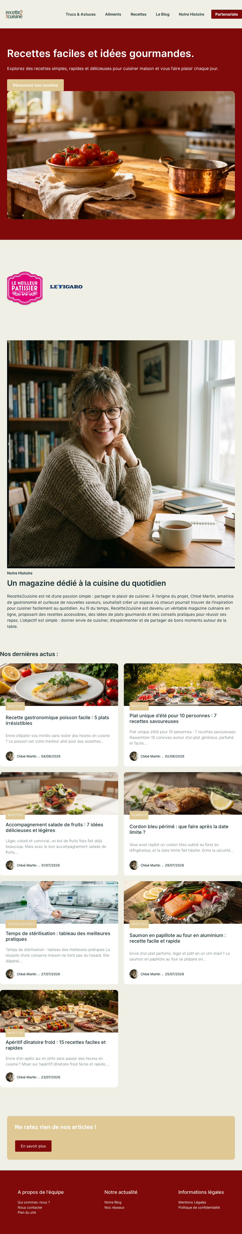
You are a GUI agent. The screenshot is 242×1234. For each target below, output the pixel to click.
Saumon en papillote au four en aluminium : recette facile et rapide (178, 938)
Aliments (113, 14)
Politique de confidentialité (199, 1207)
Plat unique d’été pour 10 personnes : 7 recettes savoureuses (173, 718)
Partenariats (226, 14)
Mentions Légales (192, 1202)
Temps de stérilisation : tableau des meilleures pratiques (58, 936)
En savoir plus (33, 1146)
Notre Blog (112, 1202)
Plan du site (27, 1212)
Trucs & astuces (81, 14)
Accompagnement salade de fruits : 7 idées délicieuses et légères (54, 827)
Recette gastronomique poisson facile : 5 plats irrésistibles (57, 720)
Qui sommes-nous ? (34, 1202)
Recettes (139, 14)
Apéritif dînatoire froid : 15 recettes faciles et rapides (56, 1045)
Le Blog (162, 14)
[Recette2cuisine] (14, 14)
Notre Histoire (191, 14)
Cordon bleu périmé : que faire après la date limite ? (179, 829)
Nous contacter (30, 1207)
